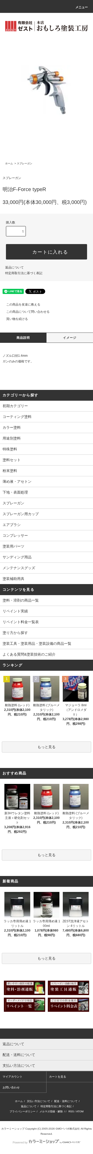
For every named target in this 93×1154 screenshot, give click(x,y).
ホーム (9, 163)
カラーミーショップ (13, 1128)
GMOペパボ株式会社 (68, 1128)
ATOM (79, 1111)
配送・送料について (66, 1101)
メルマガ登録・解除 (51, 1111)
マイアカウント (12, 1076)
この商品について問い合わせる (28, 312)
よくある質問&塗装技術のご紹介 (29, 654)
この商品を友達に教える (23, 304)
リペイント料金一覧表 (21, 622)
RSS (71, 1111)
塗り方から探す (15, 633)
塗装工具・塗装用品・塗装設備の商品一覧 (37, 643)
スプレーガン (24, 163)
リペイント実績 (15, 611)
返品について (14, 267)
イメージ (70, 337)
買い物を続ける (17, 319)
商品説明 (23, 337)
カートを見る (57, 1076)
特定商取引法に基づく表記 (23, 273)
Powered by (20, 1142)
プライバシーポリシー (22, 1111)
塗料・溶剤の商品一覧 (21, 600)
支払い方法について (38, 1101)
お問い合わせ (11, 1087)
